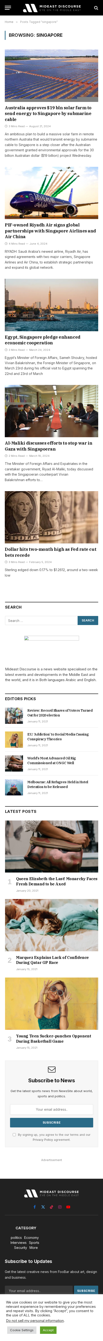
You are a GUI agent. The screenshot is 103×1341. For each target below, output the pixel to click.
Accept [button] (48, 1330)
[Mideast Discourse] (51, 8)
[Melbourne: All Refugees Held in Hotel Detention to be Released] (14, 787)
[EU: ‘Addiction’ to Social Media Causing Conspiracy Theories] (14, 739)
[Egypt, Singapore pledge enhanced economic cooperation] (51, 305)
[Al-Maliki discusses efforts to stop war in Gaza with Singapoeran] (51, 411)
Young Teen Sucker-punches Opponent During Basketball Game (53, 1039)
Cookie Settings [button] (22, 1330)
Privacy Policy (43, 1139)
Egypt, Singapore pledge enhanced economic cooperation (42, 340)
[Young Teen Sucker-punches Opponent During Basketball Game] (51, 1004)
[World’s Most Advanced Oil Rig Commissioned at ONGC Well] (14, 763)
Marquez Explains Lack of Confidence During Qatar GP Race (52, 960)
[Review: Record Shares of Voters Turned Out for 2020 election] (14, 716)
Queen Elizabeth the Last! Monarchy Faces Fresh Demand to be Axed (56, 881)
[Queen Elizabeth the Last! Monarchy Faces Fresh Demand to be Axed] (51, 846)
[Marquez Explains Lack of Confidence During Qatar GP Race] (51, 925)
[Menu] (8, 7)
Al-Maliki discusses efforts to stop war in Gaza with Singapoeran (48, 446)
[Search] (95, 7)
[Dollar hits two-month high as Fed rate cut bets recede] (51, 517)
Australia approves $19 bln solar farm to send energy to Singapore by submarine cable (48, 113)
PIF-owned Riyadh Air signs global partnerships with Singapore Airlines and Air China (50, 230)
